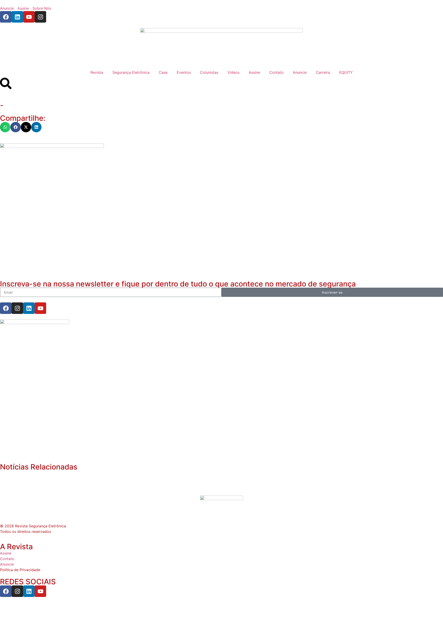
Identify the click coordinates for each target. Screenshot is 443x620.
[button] (5, 127)
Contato (276, 72)
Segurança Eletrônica (131, 72)
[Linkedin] (17, 17)
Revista (96, 72)
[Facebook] (6, 17)
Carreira (323, 72)
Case (163, 72)
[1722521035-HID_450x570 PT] (52, 146)
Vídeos (233, 72)
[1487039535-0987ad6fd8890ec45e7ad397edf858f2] (34, 322)
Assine (254, 72)
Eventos (184, 72)
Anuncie (300, 72)
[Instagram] (40, 17)
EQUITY (346, 72)
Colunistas (209, 72)
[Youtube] (29, 17)
